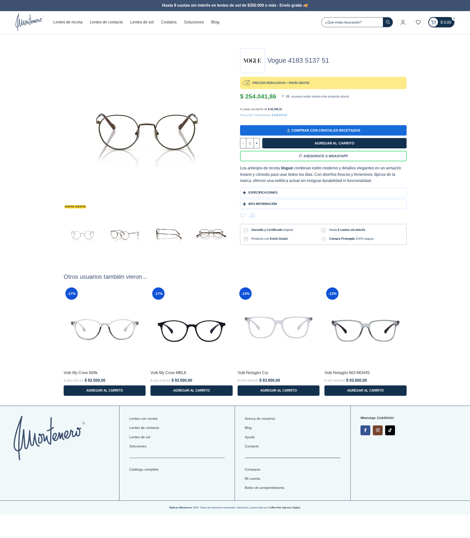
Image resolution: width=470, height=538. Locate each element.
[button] (105, 390)
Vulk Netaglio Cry (253, 373)
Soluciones (137, 446)
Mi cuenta (252, 478)
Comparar (253, 469)
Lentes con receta (143, 418)
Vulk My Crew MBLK (168, 373)
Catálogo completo (144, 469)
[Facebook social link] (365, 430)
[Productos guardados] (418, 22)
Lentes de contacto (144, 428)
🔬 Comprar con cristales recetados (323, 130)
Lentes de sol (139, 437)
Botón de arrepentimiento (264, 488)
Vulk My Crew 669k (80, 373)
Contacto (252, 446)
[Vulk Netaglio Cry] (279, 327)
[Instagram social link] (378, 430)
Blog (248, 428)
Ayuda (250, 437)
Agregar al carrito (334, 143)
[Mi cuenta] (403, 22)
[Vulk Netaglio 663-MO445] (365, 327)
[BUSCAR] (388, 22)
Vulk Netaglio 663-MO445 (347, 373)
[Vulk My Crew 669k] (105, 327)
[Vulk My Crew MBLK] (191, 327)
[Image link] (49, 438)
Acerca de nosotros (260, 418)
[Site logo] (29, 22)
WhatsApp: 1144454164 (377, 418)
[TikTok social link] (390, 430)
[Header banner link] (235, 5)
